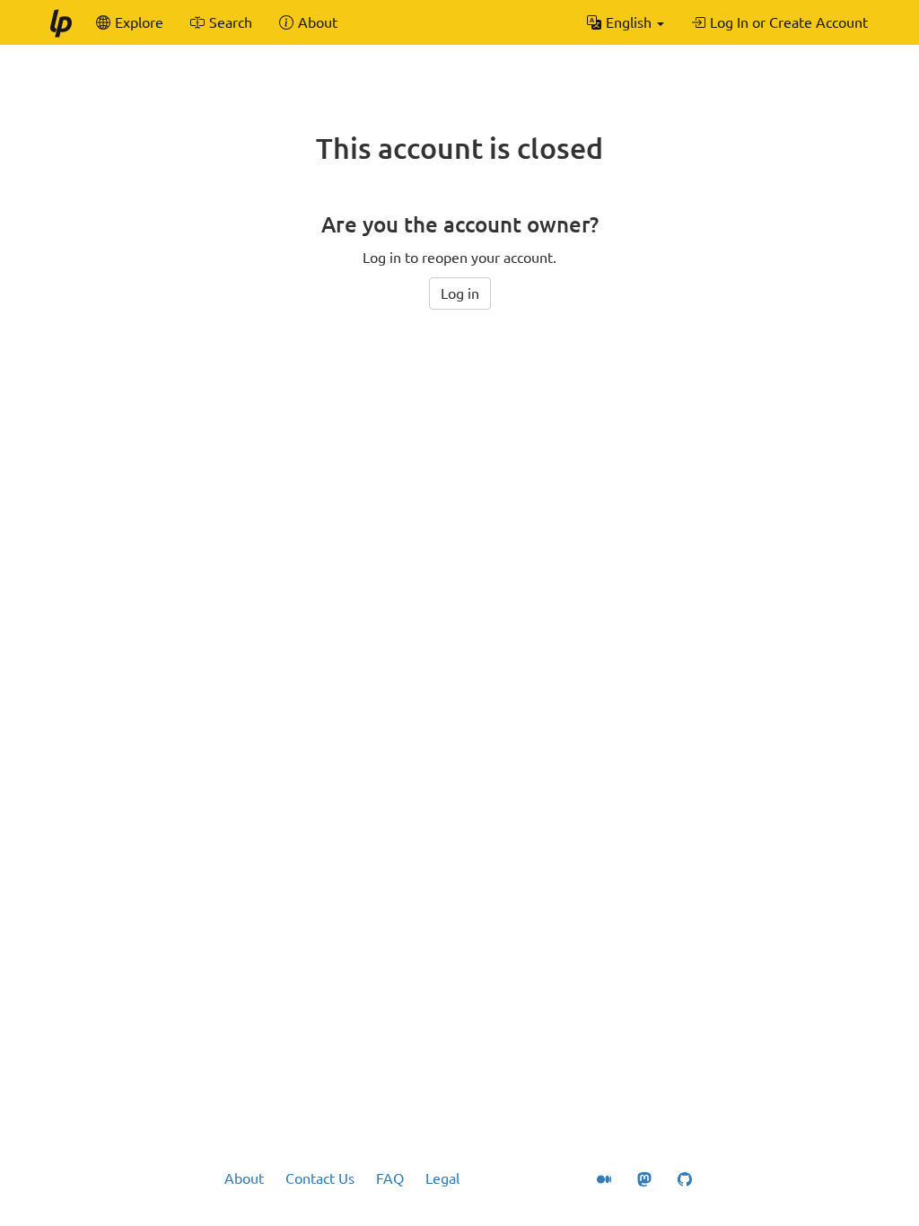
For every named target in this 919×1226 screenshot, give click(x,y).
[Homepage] (60, 22)
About (244, 1178)
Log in (460, 293)
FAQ (390, 1178)
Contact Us (319, 1178)
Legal (442, 1178)
